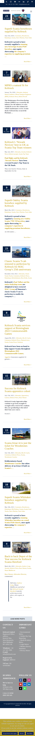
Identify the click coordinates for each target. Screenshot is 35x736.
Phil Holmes (15, 509)
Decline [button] (22, 733)
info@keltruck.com (24, 4)
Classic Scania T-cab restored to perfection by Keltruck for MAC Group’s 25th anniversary (18, 265)
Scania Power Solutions (16, 342)
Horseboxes (25, 35)
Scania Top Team (24, 154)
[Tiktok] (20, 688)
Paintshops (8, 38)
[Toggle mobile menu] (31, 11)
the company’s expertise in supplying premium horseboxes (17, 225)
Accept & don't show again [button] (10, 733)
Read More (27, 61)
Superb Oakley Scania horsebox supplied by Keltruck (16, 203)
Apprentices (24, 395)
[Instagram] (29, 680)
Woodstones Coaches (11, 457)
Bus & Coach (26, 338)
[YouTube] (20, 684)
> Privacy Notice (24, 650)
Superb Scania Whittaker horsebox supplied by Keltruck (18, 500)
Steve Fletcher (20, 38)
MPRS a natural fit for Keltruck (16, 86)
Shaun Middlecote (10, 570)
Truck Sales (28, 38)
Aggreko (7, 357)
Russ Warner (23, 397)
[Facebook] (20, 680)
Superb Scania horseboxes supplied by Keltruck (18, 30)
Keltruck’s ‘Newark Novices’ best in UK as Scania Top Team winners (18, 145)
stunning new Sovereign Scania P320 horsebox (16, 46)
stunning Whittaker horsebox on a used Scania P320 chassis (17, 520)
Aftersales (19, 92)
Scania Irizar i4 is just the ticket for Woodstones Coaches (18, 446)
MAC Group (10, 289)
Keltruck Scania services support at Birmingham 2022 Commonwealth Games (17, 329)
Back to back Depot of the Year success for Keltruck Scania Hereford (18, 559)
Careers (7, 397)
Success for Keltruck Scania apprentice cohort (17, 390)
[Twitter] (24, 680)
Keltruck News (13, 96)
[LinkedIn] (29, 684)
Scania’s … (9, 468)
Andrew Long (26, 566)
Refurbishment (16, 278)
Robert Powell (23, 96)
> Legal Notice (24, 644)
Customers (18, 35)
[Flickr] (24, 684)
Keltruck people (13, 154)
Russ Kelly (24, 278)
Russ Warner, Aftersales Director (15, 574)
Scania (13, 38)
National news (25, 340)
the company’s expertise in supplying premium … (17, 53)
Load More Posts (17, 619)
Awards (23, 152)
